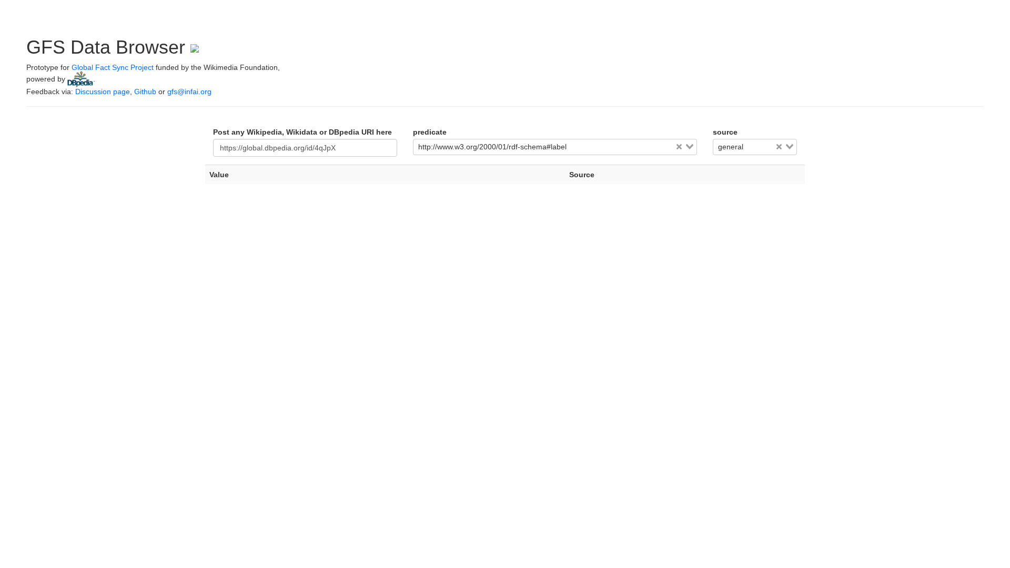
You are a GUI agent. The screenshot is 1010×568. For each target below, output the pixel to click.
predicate (430, 132)
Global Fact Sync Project (113, 67)
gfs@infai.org (189, 91)
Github (145, 91)
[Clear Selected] (679, 147)
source (725, 132)
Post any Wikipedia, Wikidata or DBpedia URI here (302, 132)
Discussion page (102, 91)
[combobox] (555, 147)
